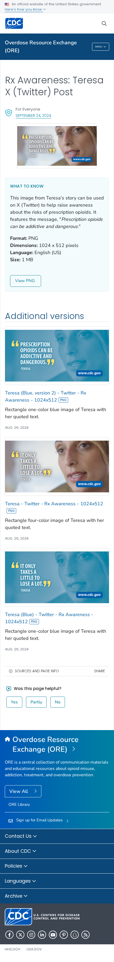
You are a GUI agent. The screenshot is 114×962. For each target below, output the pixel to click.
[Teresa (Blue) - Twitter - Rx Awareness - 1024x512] (57, 577)
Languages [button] (18, 881)
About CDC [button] (18, 851)
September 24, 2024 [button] (33, 115)
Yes (14, 702)
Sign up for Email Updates (39, 820)
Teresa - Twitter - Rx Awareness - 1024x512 (54, 504)
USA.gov (34, 949)
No (57, 702)
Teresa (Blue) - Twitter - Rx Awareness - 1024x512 (49, 618)
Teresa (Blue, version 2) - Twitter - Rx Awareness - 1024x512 (45, 396)
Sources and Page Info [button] (37, 671)
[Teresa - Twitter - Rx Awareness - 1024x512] (57, 466)
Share (99, 671)
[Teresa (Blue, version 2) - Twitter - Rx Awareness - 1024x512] (57, 355)
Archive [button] (14, 896)
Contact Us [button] (19, 836)
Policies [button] (14, 866)
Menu (98, 46)
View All (19, 791)
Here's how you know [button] (24, 9)
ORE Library (19, 804)
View (20, 281)
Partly (36, 702)
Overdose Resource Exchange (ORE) (41, 46)
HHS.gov (12, 949)
